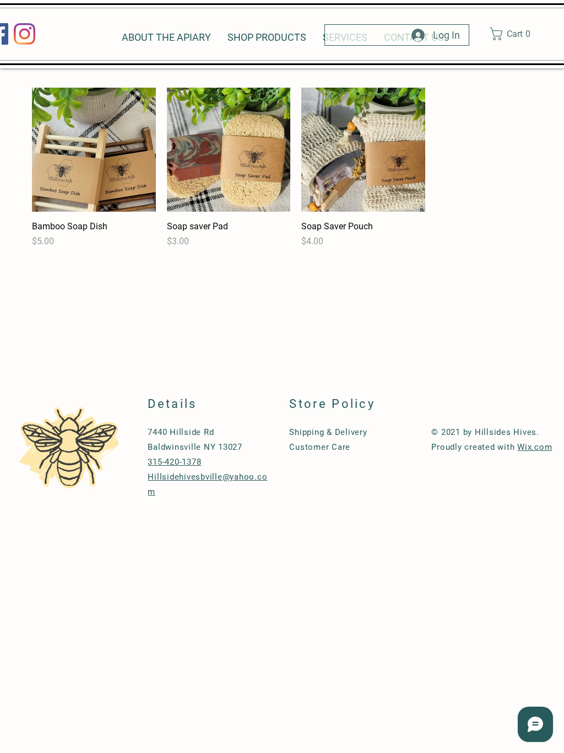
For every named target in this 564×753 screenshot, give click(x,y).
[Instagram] (24, 34)
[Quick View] (94, 150)
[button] (515, 34)
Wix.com (534, 447)
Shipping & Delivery (328, 432)
